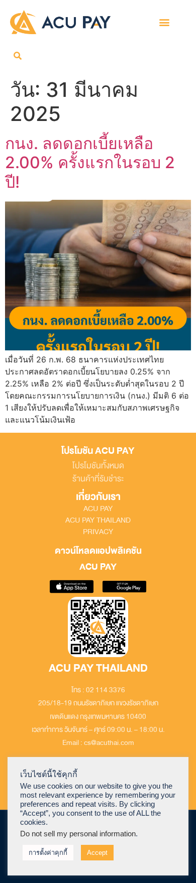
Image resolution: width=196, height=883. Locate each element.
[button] (164, 22)
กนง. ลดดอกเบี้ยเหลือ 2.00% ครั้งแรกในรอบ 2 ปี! (90, 163)
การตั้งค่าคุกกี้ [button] (48, 852)
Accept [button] (97, 852)
